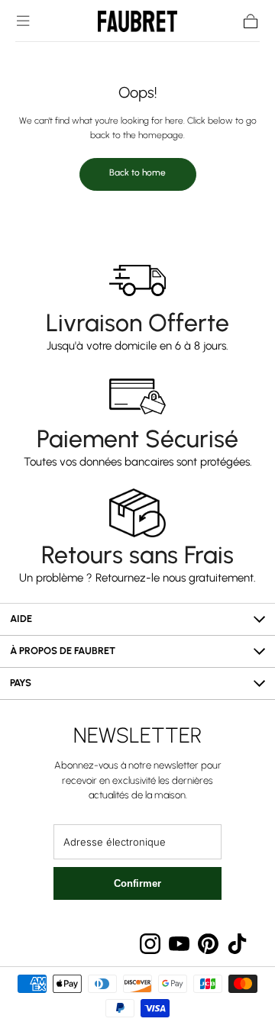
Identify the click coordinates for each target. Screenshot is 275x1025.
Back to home (137, 172)
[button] (23, 20)
